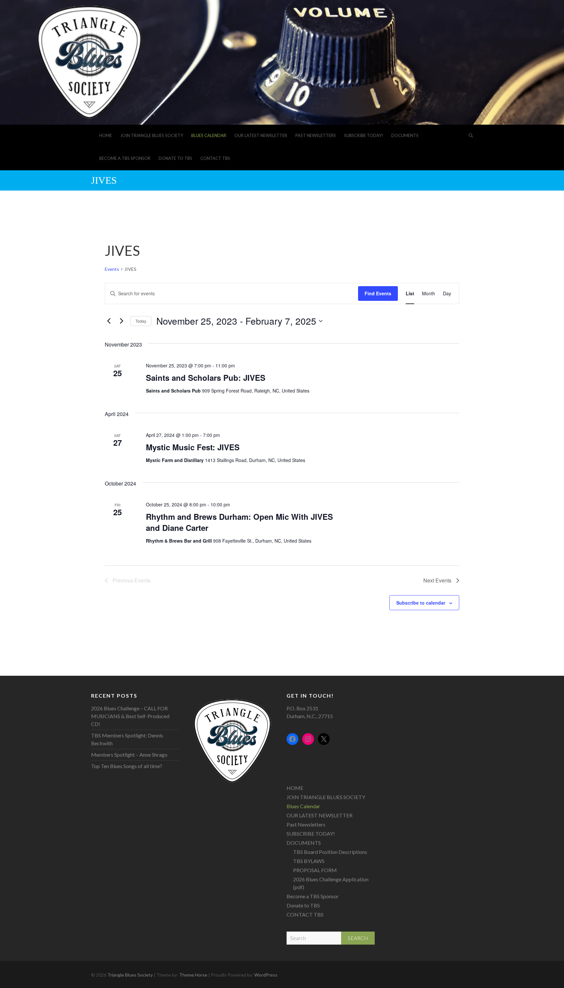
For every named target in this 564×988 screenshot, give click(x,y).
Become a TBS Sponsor (124, 158)
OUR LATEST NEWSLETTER (260, 135)
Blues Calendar (208, 135)
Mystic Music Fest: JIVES (193, 447)
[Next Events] (121, 321)
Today (140, 321)
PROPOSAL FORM (315, 870)
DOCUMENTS (404, 135)
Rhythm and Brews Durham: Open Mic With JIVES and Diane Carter (239, 522)
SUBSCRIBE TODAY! (363, 135)
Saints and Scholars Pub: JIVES (205, 377)
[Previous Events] (109, 321)
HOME (105, 135)
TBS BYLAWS (308, 861)
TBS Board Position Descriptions (330, 852)
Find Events (378, 293)
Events (112, 269)
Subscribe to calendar (420, 602)
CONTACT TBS (215, 158)
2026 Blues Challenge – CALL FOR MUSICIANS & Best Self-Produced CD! (130, 716)
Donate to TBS (175, 158)
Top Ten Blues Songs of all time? (126, 766)
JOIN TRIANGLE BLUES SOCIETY (151, 135)
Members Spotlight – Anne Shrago (129, 754)
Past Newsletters (315, 135)
